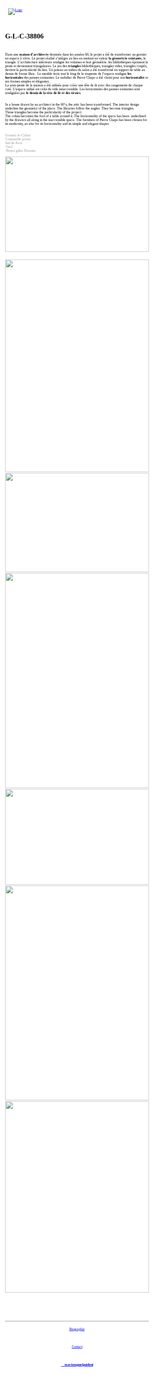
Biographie (77, 1329)
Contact (77, 1347)
